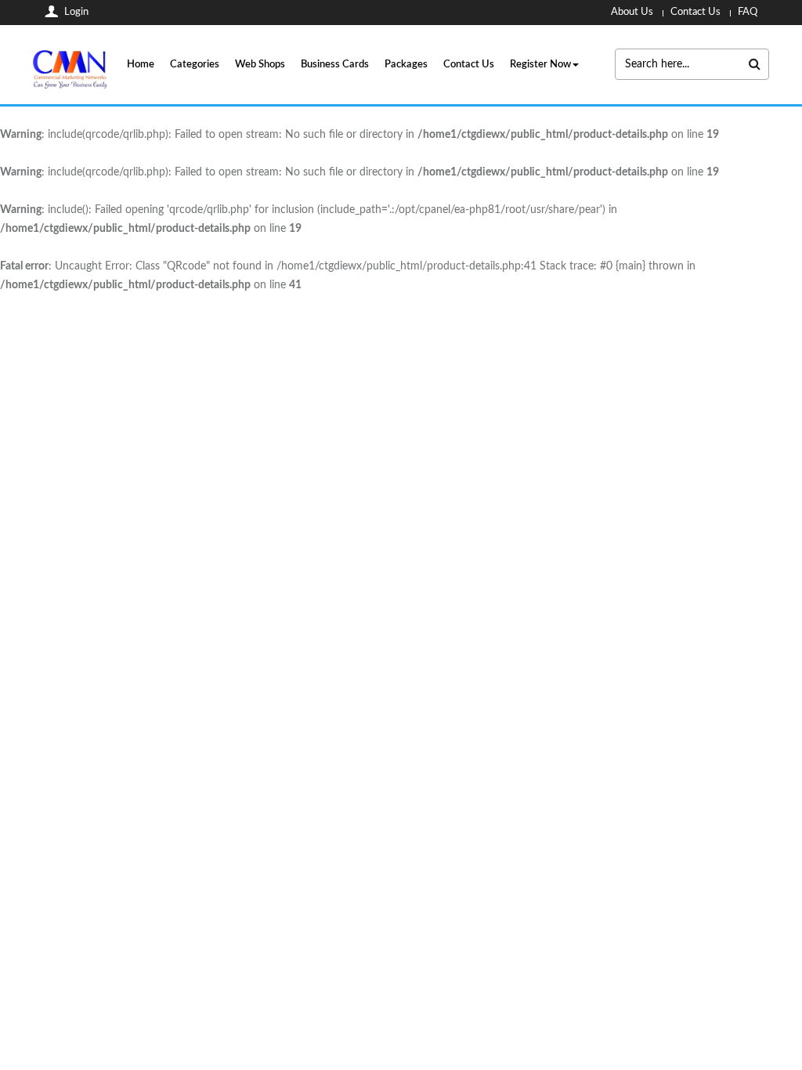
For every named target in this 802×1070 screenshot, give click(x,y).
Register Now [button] (540, 65)
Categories (194, 65)
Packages (406, 65)
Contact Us (468, 65)
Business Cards (335, 65)
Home (140, 65)
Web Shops (260, 65)
